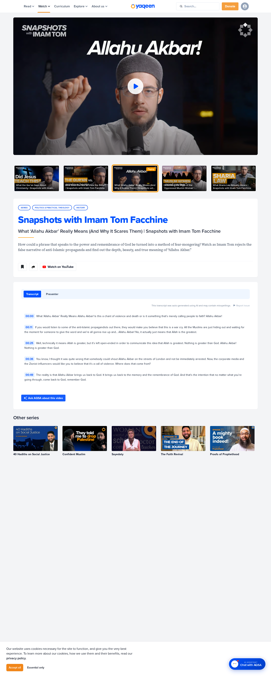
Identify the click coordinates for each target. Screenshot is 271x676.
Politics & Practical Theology (52, 207)
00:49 (29, 375)
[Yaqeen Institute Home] (143, 6)
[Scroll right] (258, 178)
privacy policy (16, 658)
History (80, 207)
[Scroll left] (13, 178)
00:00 (30, 316)
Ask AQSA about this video (45, 398)
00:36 (29, 359)
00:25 (29, 343)
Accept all (15, 667)
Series (24, 207)
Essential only (35, 667)
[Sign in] (245, 6)
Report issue (243, 305)
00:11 (29, 327)
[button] (135, 86)
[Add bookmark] (22, 267)
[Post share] (33, 267)
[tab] (32, 294)
